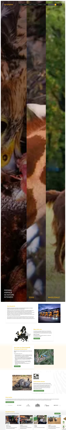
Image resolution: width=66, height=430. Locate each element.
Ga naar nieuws (57, 413)
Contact (45, 4)
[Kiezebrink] (8, 4)
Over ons (35, 4)
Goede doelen (40, 4)
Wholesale (25, 4)
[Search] (55, 4)
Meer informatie (17, 366)
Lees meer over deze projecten (39, 390)
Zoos (21, 4)
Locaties (30, 4)
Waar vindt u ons (37, 338)
